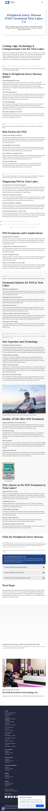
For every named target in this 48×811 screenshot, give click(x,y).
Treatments (7, 754)
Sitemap (14, 808)
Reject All (32, 805)
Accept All (40, 805)
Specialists (7, 751)
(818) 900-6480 (7, 325)
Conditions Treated (9, 752)
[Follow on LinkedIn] (17, 797)
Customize (24, 805)
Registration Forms (9, 783)
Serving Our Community (10, 718)
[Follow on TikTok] (14, 797)
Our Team (7, 715)
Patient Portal (8, 784)
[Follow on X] (9, 797)
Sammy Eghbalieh (8, 481)
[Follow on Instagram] (12, 797)
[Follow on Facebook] (6, 797)
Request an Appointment (10, 713)
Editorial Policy (11, 806)
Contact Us (7, 717)
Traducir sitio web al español (11, 790)
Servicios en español (9, 789)
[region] (32, 802)
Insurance (7, 786)
